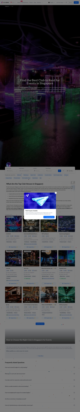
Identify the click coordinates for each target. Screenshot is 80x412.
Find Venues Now (50, 217)
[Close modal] (56, 193)
